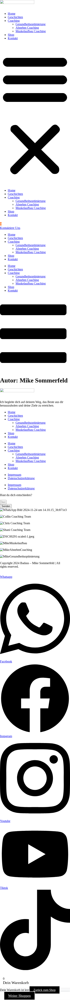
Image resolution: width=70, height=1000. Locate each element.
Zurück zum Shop (44, 990)
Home (11, 13)
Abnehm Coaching (27, 27)
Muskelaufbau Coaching (31, 31)
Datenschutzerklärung (21, 478)
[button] (35, 114)
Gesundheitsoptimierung (31, 24)
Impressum (14, 474)
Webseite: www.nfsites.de (16, 573)
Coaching (14, 20)
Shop (11, 34)
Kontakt (13, 38)
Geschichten (15, 17)
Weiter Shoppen (19, 996)
